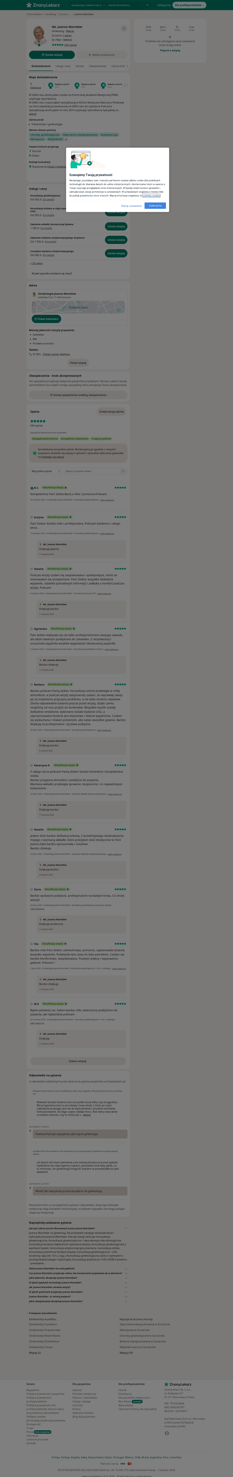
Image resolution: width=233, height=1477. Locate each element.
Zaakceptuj (155, 205)
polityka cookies (151, 195)
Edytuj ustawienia (131, 206)
